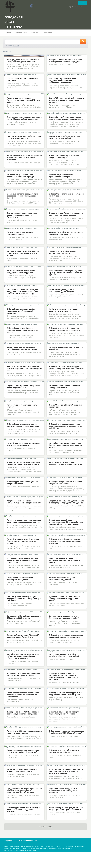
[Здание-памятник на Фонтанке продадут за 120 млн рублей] (6, 267)
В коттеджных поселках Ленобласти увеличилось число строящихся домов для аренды (66, 771)
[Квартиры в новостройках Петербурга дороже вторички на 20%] (6, 497)
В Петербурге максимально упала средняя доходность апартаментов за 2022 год (65, 426)
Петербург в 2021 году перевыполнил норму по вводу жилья (24, 732)
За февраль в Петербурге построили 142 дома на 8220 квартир (24, 617)
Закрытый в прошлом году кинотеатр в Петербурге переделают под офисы (66, 502)
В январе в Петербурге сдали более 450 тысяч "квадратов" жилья (23, 674)
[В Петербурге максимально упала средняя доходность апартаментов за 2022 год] (49, 420)
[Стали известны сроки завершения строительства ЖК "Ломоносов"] (6, 746)
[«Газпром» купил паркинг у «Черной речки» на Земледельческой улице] (6, 459)
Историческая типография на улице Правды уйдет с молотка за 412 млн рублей (65, 273)
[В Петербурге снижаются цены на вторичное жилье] (6, 478)
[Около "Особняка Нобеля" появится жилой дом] (49, 401)
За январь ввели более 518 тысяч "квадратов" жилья (64, 387)
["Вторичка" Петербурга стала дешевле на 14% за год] (49, 248)
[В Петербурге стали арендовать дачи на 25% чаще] (49, 190)
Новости (35, 32)
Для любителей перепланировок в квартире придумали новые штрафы (66, 118)
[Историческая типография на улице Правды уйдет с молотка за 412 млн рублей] (49, 267)
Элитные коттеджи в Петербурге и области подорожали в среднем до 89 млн (24, 368)
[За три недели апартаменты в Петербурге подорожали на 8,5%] (49, 612)
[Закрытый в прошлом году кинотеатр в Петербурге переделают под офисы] (49, 497)
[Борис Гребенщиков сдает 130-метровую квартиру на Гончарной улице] (49, 554)
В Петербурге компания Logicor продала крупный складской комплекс (21, 311)
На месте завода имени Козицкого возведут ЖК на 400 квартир (22, 770)
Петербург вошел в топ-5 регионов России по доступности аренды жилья (23, 541)
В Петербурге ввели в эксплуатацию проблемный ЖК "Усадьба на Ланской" (24, 810)
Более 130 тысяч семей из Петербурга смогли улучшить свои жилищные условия (66, 100)
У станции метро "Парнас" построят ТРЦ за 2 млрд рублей (65, 483)
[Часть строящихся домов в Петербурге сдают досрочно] (49, 286)
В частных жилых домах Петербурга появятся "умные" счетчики (65, 713)
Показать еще (45, 826)
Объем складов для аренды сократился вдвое (20, 233)
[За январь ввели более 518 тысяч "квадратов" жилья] (49, 382)
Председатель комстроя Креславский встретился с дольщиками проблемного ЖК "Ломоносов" (24, 791)
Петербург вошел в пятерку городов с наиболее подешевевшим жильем (24, 521)
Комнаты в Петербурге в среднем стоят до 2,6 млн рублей (64, 137)
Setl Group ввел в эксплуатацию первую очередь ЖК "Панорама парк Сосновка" (24, 599)
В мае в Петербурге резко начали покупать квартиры (64, 156)
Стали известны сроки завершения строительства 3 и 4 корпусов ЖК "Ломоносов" (23, 695)
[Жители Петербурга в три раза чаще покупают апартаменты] (49, 228)
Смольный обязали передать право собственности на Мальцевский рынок (23, 196)
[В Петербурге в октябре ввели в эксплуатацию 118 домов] (49, 746)
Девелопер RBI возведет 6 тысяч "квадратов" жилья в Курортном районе (64, 599)
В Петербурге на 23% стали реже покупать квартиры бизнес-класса (64, 329)
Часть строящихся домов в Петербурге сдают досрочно (62, 291)
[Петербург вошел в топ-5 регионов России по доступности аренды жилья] (6, 535)
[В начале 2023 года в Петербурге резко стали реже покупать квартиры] (49, 363)
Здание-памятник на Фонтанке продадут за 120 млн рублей (21, 272)
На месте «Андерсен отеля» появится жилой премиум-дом (21, 176)
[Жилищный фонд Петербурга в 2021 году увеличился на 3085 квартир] (49, 689)
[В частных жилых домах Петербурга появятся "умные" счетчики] (49, 708)
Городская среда (21, 32)
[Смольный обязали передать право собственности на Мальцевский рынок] (6, 190)
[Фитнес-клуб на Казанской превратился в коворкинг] (49, 171)
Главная (8, 32)
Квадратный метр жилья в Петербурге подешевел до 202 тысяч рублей (24, 100)
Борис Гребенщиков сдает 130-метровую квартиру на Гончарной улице (64, 560)
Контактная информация (26, 840)
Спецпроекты (47, 32)
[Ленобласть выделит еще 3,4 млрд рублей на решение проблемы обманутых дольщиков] (6, 650)
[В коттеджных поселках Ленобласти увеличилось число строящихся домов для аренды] (49, 766)
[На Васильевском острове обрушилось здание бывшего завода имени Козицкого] (6, 152)
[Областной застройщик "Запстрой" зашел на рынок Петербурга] (6, 631)
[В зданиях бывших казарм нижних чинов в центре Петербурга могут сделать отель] (6, 554)
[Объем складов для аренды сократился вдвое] (6, 228)
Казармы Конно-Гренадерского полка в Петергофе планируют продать (66, 61)
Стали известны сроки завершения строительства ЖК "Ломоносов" (23, 751)
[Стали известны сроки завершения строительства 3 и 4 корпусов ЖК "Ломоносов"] (6, 689)
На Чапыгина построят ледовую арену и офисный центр (64, 310)
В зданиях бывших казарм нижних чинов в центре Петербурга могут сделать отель (22, 560)
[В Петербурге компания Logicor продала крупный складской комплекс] (6, 305)
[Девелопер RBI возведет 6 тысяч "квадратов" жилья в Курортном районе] (49, 593)
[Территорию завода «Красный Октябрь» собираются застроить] (6, 343)
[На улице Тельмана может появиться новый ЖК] (49, 343)
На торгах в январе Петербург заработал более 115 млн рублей (64, 655)
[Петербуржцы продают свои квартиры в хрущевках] (6, 574)
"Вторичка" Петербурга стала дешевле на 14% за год (62, 252)
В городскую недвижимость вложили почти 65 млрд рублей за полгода (24, 118)
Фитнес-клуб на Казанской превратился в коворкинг (61, 176)
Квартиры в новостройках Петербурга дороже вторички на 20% (24, 502)
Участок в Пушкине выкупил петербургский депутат (62, 579)
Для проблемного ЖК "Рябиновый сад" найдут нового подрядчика (23, 713)
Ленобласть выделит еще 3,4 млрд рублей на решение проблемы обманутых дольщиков (23, 656)
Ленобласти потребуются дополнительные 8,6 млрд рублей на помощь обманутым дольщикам (66, 522)
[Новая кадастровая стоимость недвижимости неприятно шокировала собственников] (49, 75)
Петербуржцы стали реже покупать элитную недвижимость (23, 444)
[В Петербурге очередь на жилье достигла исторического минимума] (6, 420)
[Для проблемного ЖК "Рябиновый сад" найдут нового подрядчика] (6, 708)
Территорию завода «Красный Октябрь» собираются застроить (22, 348)
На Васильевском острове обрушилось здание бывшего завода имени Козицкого (24, 157)
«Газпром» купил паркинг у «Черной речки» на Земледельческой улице (23, 463)
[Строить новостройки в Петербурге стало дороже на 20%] (6, 382)
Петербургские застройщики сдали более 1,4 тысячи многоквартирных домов (65, 445)
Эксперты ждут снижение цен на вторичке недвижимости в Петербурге (22, 215)
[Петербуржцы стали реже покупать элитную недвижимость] (6, 439)
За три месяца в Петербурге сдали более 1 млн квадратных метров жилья (23, 253)
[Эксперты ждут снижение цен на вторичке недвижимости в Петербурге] (6, 209)
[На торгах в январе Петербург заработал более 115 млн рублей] (49, 650)
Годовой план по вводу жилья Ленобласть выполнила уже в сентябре (63, 791)
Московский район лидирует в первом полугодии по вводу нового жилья (66, 809)
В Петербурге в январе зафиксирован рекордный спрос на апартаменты (66, 636)
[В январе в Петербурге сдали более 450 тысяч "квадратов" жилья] (6, 670)
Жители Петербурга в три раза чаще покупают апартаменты (66, 233)
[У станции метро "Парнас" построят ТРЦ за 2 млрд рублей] (49, 478)
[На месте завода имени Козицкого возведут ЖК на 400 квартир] (6, 766)
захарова (16, 45)
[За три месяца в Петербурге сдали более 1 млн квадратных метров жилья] (6, 248)
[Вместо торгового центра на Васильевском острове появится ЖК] (49, 459)
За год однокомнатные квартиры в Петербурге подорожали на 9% (23, 61)
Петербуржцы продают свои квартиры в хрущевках (20, 579)
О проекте (8, 840)
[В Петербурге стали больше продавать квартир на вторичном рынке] (6, 324)
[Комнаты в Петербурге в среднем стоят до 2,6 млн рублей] (49, 132)
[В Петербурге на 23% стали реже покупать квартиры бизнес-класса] (49, 324)
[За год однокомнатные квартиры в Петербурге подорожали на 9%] (6, 56)
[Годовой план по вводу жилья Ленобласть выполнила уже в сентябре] (49, 785)
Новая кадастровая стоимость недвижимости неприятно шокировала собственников (63, 81)
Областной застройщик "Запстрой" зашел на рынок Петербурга (23, 636)
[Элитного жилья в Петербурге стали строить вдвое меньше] (6, 132)
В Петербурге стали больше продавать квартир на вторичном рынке (22, 330)
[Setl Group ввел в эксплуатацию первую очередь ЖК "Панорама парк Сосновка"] (6, 593)
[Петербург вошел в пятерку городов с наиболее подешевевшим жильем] (6, 516)
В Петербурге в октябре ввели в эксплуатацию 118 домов (64, 751)
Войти (83, 3)
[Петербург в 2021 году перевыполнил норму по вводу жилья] (6, 727)
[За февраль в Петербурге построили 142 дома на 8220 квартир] (6, 612)
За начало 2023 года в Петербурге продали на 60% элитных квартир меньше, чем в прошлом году (22, 292)
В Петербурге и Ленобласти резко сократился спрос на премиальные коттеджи (65, 541)
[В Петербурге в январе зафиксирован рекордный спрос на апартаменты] (49, 631)
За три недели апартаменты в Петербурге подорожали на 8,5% (64, 617)
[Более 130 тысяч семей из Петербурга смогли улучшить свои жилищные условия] (49, 94)
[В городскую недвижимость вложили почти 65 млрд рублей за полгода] (6, 113)
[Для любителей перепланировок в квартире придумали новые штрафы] (49, 113)
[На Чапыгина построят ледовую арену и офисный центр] (49, 305)
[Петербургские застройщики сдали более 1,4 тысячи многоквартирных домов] (49, 439)
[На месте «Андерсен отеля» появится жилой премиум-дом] (6, 171)
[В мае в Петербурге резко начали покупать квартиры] (49, 152)
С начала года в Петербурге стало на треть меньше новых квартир (66, 214)
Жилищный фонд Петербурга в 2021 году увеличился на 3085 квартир (65, 694)
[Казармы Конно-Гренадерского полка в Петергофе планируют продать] (49, 56)
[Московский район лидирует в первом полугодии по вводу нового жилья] (49, 804)
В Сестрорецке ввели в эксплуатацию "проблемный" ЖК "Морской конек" (66, 732)
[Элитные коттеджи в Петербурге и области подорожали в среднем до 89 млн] (6, 363)
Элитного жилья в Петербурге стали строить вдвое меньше (24, 137)
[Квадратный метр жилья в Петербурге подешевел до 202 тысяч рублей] (6, 94)
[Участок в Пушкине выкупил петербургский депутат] (49, 574)
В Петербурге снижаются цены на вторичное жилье (22, 483)
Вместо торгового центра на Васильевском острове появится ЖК (65, 463)
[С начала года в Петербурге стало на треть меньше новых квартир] (49, 209)
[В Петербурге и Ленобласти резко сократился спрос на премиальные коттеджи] (49, 535)
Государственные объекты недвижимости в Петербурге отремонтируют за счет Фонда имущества (63, 676)
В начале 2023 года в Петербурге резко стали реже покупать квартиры (66, 367)
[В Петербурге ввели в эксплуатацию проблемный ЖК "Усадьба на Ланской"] (6, 804)
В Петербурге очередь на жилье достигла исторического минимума (23, 425)
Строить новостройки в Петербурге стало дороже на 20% (23, 387)
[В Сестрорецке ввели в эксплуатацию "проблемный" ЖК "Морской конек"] (49, 727)
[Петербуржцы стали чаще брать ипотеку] (6, 401)
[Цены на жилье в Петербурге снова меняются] (6, 75)
